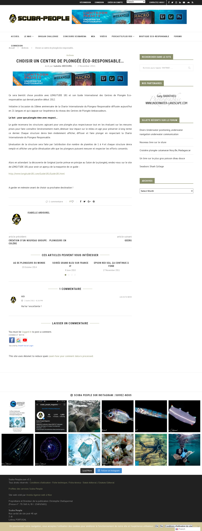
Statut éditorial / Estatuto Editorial (98, 482)
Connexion (99, 2)
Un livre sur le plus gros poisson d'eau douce (162, 158)
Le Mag (27, 36)
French (181, 529)
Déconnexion (85, 2)
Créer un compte (115, 2)
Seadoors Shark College (152, 166)
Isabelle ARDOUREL (62, 66)
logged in (26, 331)
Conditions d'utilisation (40, 482)
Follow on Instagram (110, 470)
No (161, 526)
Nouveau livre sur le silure (153, 142)
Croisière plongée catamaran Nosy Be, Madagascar (165, 150)
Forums (178, 36)
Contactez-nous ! (157, 2)
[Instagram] (30, 429)
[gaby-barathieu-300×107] (166, 93)
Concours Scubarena (74, 36)
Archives (70, 55)
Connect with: (17, 335)
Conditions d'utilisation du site (178, 526)
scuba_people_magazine (12, 403)
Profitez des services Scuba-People (26, 488)
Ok (156, 526)
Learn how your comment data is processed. (71, 356)
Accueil (15, 36)
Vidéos (103, 36)
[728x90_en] (129, 11)
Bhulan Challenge (48, 36)
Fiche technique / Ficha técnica (66, 482)
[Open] (17, 416)
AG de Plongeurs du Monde (29, 263)
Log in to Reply (126, 297)
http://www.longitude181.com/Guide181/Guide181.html (37, 173)
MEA (93, 36)
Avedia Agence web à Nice (39, 494)
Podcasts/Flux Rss (122, 36)
